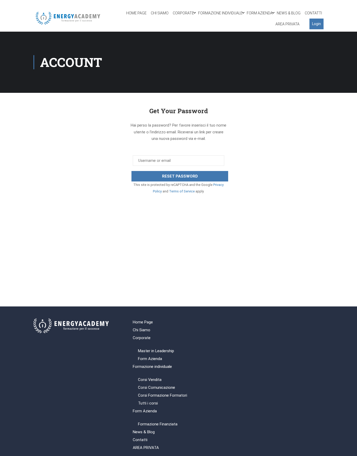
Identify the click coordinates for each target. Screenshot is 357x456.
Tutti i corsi (148, 403)
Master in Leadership (156, 351)
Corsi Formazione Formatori (162, 395)
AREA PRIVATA (287, 24)
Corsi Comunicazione (156, 387)
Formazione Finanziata (157, 424)
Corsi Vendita (150, 379)
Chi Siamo (160, 13)
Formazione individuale (220, 13)
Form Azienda (260, 13)
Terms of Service (182, 191)
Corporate (183, 13)
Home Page (136, 13)
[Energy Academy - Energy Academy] (68, 18)
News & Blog (289, 13)
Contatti (313, 13)
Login (316, 24)
